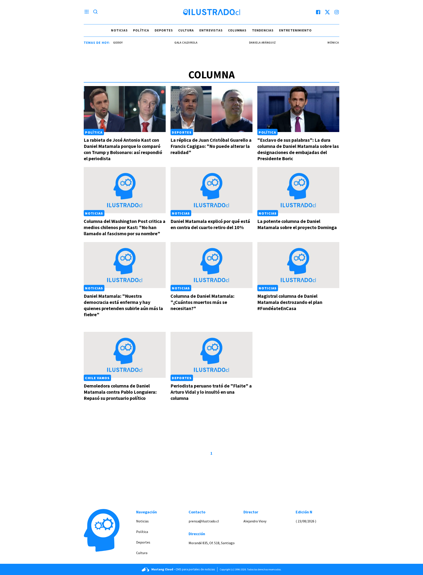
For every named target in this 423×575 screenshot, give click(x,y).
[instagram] (336, 12)
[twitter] (327, 12)
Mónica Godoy (330, 42)
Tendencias (263, 30)
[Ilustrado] (211, 12)
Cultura (186, 30)
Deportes (164, 30)
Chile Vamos (97, 378)
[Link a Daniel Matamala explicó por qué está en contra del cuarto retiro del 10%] (211, 190)
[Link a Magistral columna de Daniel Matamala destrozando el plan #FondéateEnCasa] (298, 265)
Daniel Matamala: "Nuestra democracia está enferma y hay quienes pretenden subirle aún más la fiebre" (123, 305)
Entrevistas (211, 30)
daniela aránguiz (253, 42)
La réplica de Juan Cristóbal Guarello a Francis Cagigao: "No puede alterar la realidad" (211, 146)
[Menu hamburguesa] (86, 12)
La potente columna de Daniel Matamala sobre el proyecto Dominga (297, 224)
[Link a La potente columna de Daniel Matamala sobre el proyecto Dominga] (298, 190)
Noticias (119, 30)
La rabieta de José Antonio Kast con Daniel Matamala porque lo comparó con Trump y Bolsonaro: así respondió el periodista (123, 149)
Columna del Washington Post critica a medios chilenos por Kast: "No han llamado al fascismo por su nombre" (124, 227)
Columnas (237, 30)
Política (141, 30)
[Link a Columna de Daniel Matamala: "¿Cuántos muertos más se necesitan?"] (211, 265)
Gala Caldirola (176, 42)
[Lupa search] (95, 12)
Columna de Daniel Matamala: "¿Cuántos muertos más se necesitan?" (202, 302)
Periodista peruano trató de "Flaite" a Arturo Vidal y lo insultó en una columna (211, 392)
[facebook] (318, 12)
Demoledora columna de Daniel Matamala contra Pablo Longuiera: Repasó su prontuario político (120, 392)
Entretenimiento (295, 30)
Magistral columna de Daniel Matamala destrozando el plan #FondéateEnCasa (289, 302)
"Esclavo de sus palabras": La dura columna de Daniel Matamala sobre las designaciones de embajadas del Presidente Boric (298, 149)
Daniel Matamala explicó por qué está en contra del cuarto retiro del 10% (210, 224)
